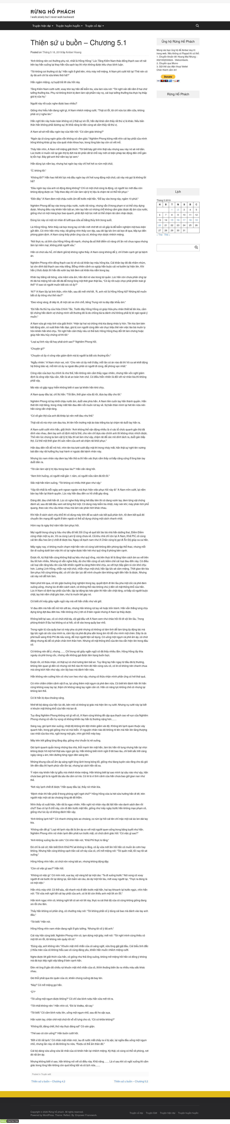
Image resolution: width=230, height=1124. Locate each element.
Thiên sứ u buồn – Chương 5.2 (131, 1081)
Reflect (66, 1115)
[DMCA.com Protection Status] (9, 1122)
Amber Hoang (73, 52)
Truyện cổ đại (93, 26)
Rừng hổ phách (53, 11)
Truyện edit (46, 1074)
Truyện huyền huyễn (68, 26)
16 (178, 219)
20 (159, 225)
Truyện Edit (151, 1112)
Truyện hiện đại (41, 26)
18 (190, 219)
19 (196, 219)
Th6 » (167, 234)
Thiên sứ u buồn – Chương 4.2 (48, 1081)
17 (184, 219)
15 (172, 219)
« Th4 (159, 234)
